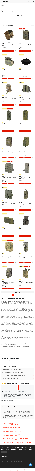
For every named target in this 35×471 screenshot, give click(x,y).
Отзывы (30, 449)
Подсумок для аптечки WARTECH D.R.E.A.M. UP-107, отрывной (12, 431)
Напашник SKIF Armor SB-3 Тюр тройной (9, 442)
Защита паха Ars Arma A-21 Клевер (8, 438)
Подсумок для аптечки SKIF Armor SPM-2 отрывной (24, 442)
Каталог (2, 447)
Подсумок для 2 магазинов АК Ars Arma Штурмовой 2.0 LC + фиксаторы (13, 443)
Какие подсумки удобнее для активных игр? (10, 378)
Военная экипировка (9, 447)
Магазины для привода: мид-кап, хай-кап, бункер (10, 360)
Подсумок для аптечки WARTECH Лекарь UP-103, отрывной (11, 439)
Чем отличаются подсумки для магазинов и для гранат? (12, 372)
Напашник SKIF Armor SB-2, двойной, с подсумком (25, 428)
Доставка (7, 449)
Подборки (17, 447)
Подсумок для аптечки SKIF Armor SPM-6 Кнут (9, 428)
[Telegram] (4, 452)
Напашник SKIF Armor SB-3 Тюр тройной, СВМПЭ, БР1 (11, 423)
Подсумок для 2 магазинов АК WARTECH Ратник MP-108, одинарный (13, 436)
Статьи (30, 447)
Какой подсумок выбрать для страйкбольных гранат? (12, 369)
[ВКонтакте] (2, 452)
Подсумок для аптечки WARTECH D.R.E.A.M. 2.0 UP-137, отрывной (12, 434)
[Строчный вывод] (31, 25)
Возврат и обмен (14, 449)
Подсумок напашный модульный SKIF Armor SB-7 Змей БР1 (11, 427)
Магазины (25, 449)
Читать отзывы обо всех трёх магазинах (7, 400)
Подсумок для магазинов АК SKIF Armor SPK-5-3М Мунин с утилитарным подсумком (15, 424)
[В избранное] (15, 51)
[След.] (24, 295)
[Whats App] (6, 452)
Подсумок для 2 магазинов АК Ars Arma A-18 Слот (22, 438)
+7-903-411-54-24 (4, 456)
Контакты (20, 449)
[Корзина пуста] (33, 1)
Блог (26, 447)
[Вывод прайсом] (33, 25)
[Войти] (28, 1)
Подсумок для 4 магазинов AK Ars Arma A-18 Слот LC (10, 430)
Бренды (22, 447)
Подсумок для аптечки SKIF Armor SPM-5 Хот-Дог (10, 435)
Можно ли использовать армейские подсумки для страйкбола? (13, 375)
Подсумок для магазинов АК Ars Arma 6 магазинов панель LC (12, 432)
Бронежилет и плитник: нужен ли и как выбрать (10, 362)
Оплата (2, 449)
